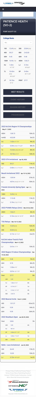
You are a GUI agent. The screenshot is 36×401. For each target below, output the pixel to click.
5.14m (12, 290)
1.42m (11, 65)
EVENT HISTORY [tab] (18, 99)
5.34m (12, 146)
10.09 (12, 353)
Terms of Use (9, 373)
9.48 (25, 57)
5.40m (12, 168)
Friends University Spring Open (13, 187)
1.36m (12, 283)
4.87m (12, 182)
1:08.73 (12, 133)
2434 (11, 321)
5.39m (12, 336)
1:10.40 (12, 198)
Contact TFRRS (9, 375)
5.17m (12, 234)
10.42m (11, 71)
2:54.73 (13, 293)
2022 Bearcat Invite (8, 299)
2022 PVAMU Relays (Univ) (11, 208)
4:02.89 (12, 137)
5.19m (12, 202)
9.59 (11, 307)
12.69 (11, 48)
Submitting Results (24, 373)
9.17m (12, 286)
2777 (26, 80)
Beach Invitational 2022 (10, 173)
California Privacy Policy (22, 371)
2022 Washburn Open (9, 317)
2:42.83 (26, 52)
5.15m (12, 216)
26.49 (12, 349)
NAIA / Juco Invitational (10, 345)
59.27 (11, 52)
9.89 (12, 325)
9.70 (11, 263)
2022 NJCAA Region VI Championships (16, 126)
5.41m (12, 246)
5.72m (26, 65)
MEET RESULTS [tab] (17, 92)
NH (11, 328)
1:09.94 (12, 177)
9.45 (10, 57)
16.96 (11, 61)
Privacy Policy (10, 371)
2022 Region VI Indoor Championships (16, 252)
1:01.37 (12, 303)
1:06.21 (26, 61)
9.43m (26, 71)
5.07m (12, 271)
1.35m (12, 267)
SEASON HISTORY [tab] (17, 107)
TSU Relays (5, 222)
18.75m (11, 80)
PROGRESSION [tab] (17, 115)
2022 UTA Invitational (9, 159)
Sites (15, 373)
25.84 (26, 48)
